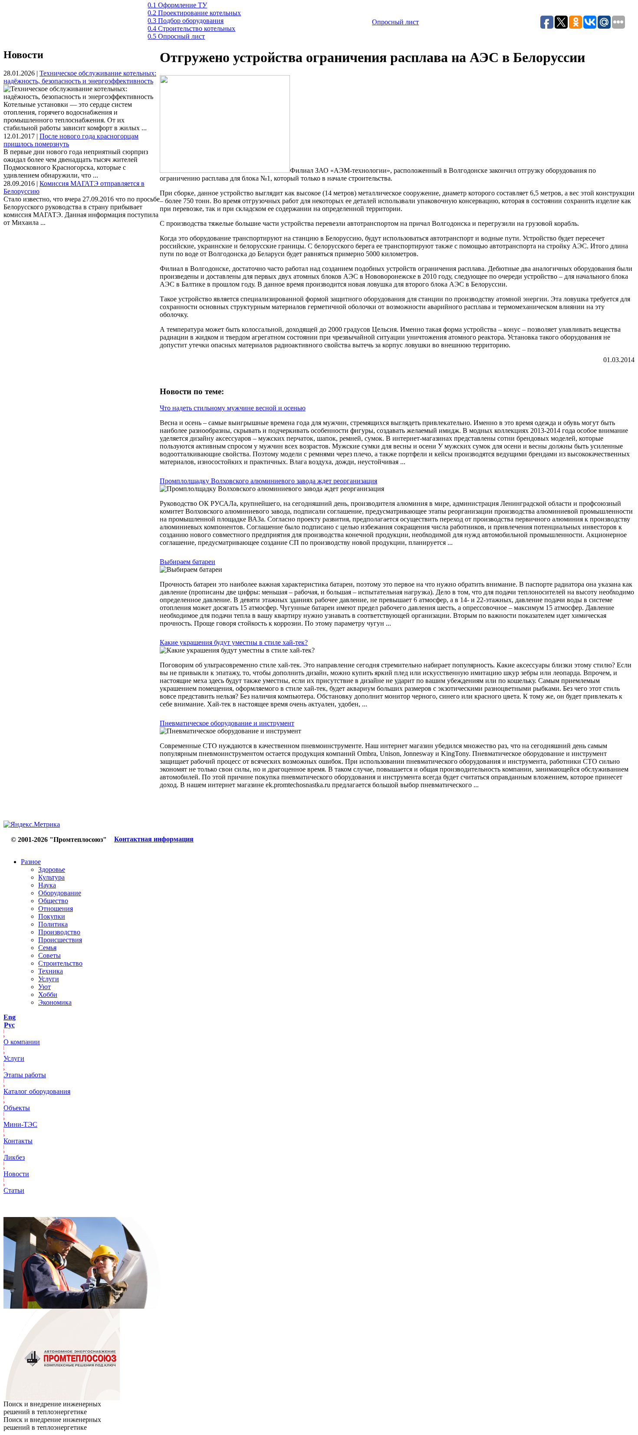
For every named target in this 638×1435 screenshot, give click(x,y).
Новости (16, 1174)
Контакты (18, 1141)
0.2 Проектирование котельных (194, 12)
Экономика (55, 1002)
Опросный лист (395, 22)
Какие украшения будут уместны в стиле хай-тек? (234, 642)
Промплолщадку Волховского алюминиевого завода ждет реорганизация (268, 481)
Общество (53, 900)
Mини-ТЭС (20, 1124)
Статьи (13, 1190)
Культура (51, 877)
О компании (21, 1042)
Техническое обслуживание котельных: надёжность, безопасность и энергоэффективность (79, 77)
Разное (31, 861)
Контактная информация (154, 839)
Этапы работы (24, 1075)
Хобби (47, 994)
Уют (44, 986)
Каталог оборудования (36, 1091)
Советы (49, 955)
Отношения (55, 908)
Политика (53, 924)
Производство (59, 932)
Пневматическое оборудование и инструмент (227, 723)
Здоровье (51, 869)
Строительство (60, 963)
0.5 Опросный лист (176, 36)
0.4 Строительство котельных (191, 28)
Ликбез (14, 1157)
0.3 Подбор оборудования (186, 20)
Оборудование (59, 893)
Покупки (51, 916)
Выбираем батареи (187, 561)
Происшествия (60, 939)
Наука (47, 885)
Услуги (48, 979)
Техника (50, 971)
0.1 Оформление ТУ (177, 5)
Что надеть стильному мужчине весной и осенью (233, 408)
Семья (47, 947)
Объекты (16, 1108)
